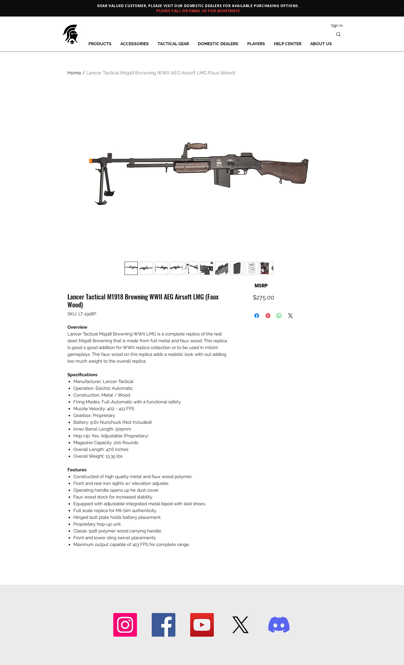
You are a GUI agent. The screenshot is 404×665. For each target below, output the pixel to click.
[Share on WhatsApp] (279, 315)
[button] (100, 43)
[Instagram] (125, 625)
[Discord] (279, 625)
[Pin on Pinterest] (268, 315)
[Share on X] (290, 315)
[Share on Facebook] (256, 315)
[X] (240, 625)
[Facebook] (163, 625)
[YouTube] (202, 625)
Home (74, 73)
